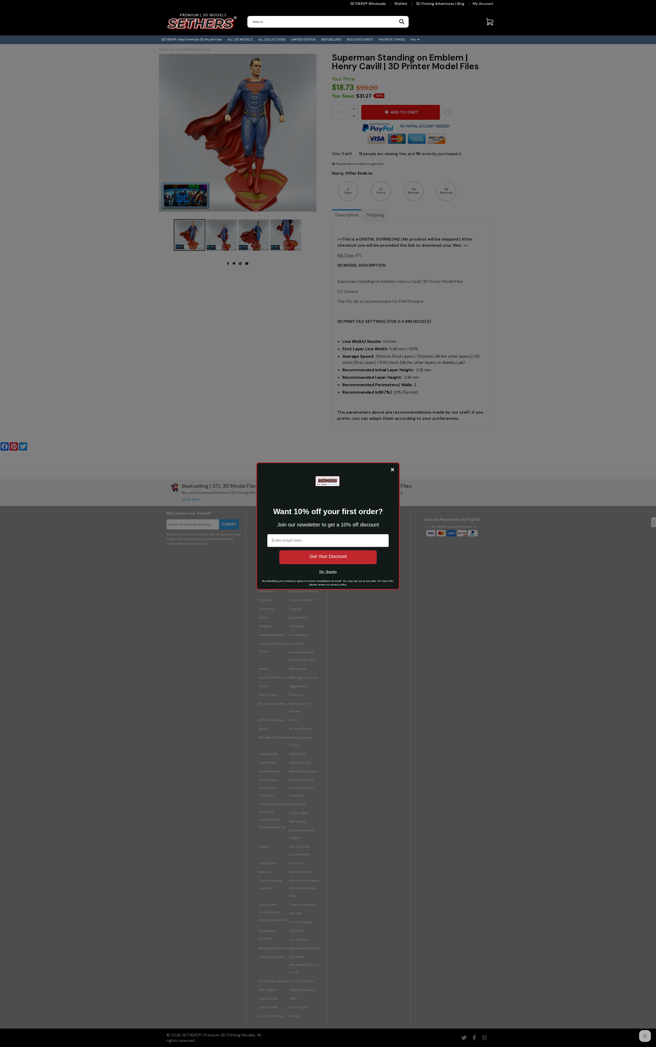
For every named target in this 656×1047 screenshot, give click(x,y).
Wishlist (400, 3)
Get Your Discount (328, 556)
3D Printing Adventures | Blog (440, 3)
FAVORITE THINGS (391, 39)
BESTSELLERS (331, 39)
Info (414, 39)
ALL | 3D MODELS (240, 39)
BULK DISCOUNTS (360, 39)
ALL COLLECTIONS (271, 39)
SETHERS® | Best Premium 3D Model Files (191, 39)
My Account (483, 3)
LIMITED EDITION (303, 39)
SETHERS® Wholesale (368, 3)
